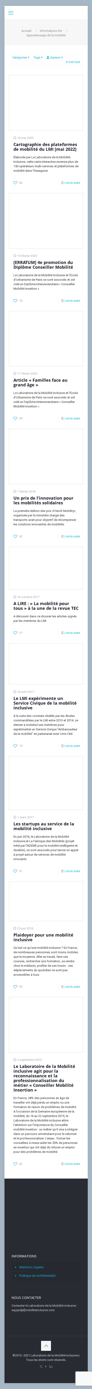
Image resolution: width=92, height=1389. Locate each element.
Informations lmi (51, 31)
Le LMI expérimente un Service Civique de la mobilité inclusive (45, 703)
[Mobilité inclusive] (46, 12)
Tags (36, 57)
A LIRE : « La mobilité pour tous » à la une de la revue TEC (46, 606)
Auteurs (55, 57)
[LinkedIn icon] (51, 1366)
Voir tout (74, 62)
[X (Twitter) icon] (41, 1366)
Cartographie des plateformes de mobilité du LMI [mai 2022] (45, 147)
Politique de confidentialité (37, 1275)
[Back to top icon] (46, 1346)
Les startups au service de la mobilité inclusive (43, 826)
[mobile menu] (11, 13)
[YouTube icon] (46, 1366)
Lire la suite (72, 182)
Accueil (26, 31)
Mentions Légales (31, 1267)
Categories (19, 57)
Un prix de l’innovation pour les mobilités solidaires (43, 500)
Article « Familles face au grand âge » (40, 382)
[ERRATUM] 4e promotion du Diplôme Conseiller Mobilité (43, 264)
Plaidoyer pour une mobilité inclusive (43, 937)
